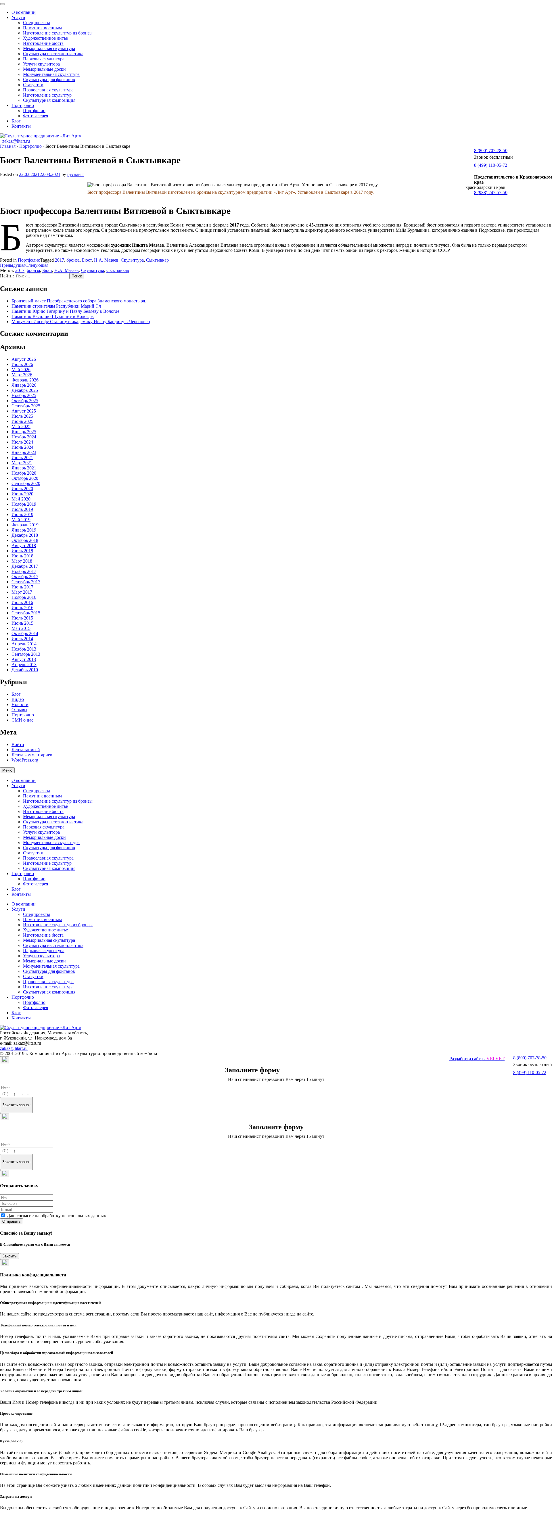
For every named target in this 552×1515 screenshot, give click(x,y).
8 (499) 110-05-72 (490, 165)
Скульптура (132, 260)
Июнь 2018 (22, 555)
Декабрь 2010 (25, 669)
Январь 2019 (24, 530)
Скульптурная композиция (49, 100)
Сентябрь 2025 (26, 405)
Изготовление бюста (43, 43)
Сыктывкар (157, 260)
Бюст (87, 260)
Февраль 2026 (25, 379)
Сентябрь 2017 (26, 581)
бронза (73, 260)
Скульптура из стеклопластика (53, 53)
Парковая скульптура (43, 58)
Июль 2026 (22, 364)
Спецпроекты (36, 22)
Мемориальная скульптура (49, 48)
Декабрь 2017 (25, 566)
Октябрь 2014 (25, 633)
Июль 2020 (22, 488)
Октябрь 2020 (25, 478)
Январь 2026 (24, 385)
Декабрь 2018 (25, 535)
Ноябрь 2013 (24, 649)
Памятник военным (42, 27)
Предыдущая (12, 265)
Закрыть (9, 1256)
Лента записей (26, 749)
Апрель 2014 (24, 643)
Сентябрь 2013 (26, 654)
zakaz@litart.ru (16, 141)
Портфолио (23, 105)
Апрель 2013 (24, 664)
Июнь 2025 (22, 421)
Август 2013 (24, 659)
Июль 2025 (22, 416)
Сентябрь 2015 (26, 612)
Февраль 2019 (25, 524)
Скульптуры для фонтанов (49, 79)
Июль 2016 (22, 602)
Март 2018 (22, 561)
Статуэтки (33, 84)
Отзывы (19, 709)
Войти (18, 744)
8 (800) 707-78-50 (490, 150)
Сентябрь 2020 (26, 483)
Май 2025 (21, 426)
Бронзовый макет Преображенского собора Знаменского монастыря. (79, 300)
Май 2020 (21, 498)
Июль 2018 (22, 550)
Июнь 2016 (22, 607)
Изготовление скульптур (47, 95)
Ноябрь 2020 (24, 473)
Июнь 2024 (22, 447)
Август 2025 (24, 411)
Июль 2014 (22, 638)
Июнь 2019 (22, 514)
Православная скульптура (48, 89)
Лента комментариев (32, 754)
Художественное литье (45, 38)
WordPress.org (25, 760)
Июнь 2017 (22, 586)
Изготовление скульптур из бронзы (58, 32)
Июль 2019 (22, 509)
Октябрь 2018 (25, 540)
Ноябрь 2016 (24, 597)
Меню (7, 770)
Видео (18, 699)
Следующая (36, 265)
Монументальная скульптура (51, 74)
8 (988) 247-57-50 (490, 192)
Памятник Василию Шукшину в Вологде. (53, 316)
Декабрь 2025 (25, 390)
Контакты (21, 126)
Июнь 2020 (22, 493)
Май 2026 (21, 369)
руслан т (75, 174)
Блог (16, 120)
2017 (59, 260)
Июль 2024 (22, 442)
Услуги (18, 17)
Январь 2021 (24, 467)
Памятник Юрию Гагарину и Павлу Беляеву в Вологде (65, 311)
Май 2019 (21, 519)
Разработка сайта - (477, 1058)
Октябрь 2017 (25, 576)
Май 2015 (21, 628)
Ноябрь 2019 (24, 504)
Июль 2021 (22, 457)
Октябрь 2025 (25, 400)
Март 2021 (22, 462)
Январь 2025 (24, 431)
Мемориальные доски (44, 69)
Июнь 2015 (22, 623)
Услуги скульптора (41, 64)
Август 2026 (24, 359)
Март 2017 (22, 592)
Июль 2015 (22, 617)
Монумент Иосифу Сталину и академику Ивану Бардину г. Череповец (81, 321)
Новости (20, 704)
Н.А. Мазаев (106, 260)
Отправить (11, 1221)
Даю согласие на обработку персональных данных (56, 1215)
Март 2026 (22, 374)
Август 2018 (24, 545)
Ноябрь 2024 (24, 436)
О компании (24, 12)
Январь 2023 (24, 452)
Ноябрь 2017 (24, 571)
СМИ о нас (22, 720)
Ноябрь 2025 (24, 395)
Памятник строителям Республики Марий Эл (56, 306)
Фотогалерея (35, 115)
